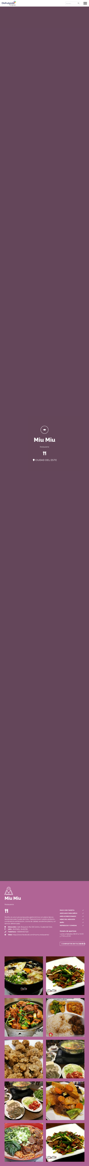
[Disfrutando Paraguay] (9, 3)
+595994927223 (22, 932)
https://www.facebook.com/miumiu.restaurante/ (31, 935)
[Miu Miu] (23, 976)
